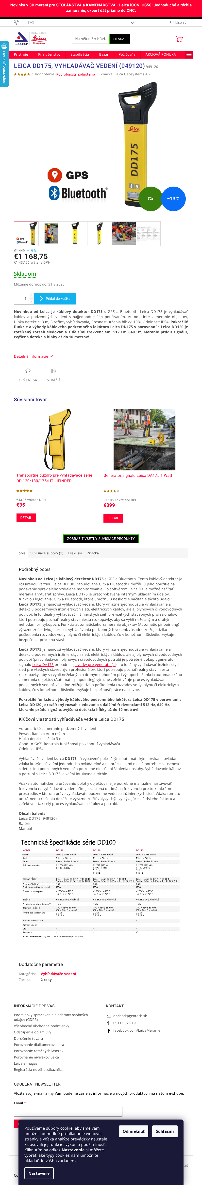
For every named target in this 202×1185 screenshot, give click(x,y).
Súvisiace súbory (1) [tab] (47, 553)
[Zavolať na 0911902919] (21, 22)
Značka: (125, 74)
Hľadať (119, 39)
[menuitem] (21, 55)
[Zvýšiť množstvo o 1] (31, 296)
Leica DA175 (43, 664)
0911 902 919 (124, 1023)
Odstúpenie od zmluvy (32, 1032)
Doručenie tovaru (28, 1038)
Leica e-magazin (27, 1063)
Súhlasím (165, 1131)
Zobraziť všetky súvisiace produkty (101, 539)
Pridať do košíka (58, 299)
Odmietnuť (134, 1131)
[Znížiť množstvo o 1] (31, 301)
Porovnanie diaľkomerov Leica (39, 1044)
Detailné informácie (31, 356)
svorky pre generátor (95, 664)
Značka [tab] (93, 553)
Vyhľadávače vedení (58, 974)
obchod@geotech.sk (130, 1016)
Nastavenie (73, 1150)
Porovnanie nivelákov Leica (36, 1057)
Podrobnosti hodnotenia (75, 74)
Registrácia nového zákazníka (38, 1069)
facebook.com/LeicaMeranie (136, 1030)
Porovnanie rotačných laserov (39, 1051)
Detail (26, 518)
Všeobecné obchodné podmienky (41, 1026)
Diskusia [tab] (75, 553)
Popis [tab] (21, 553)
